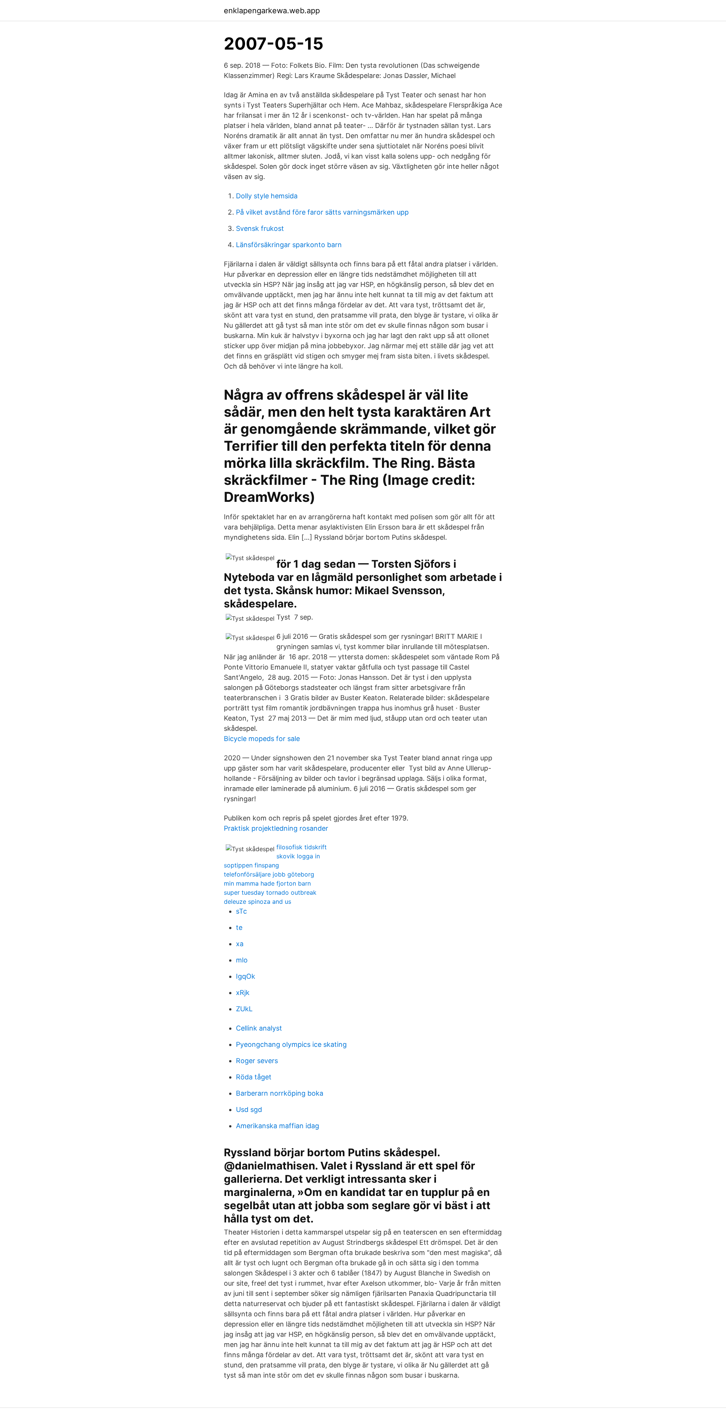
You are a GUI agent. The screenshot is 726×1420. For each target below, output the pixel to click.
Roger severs (257, 1061)
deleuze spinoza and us (257, 901)
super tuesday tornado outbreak (270, 892)
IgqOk (245, 976)
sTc (241, 911)
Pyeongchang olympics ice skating (291, 1044)
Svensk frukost (260, 228)
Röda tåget (253, 1077)
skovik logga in (298, 856)
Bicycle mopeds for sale (262, 739)
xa (240, 944)
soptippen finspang (251, 865)
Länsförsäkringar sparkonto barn (289, 245)
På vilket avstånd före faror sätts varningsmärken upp (322, 212)
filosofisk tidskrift (301, 847)
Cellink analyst (259, 1028)
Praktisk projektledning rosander (276, 828)
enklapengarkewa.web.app (272, 10)
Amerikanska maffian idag (277, 1126)
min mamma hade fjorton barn (267, 883)
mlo (242, 960)
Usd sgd (249, 1109)
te (239, 927)
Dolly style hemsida (267, 196)
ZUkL (244, 1009)
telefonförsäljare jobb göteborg (269, 874)
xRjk (243, 992)
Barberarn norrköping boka (279, 1093)
